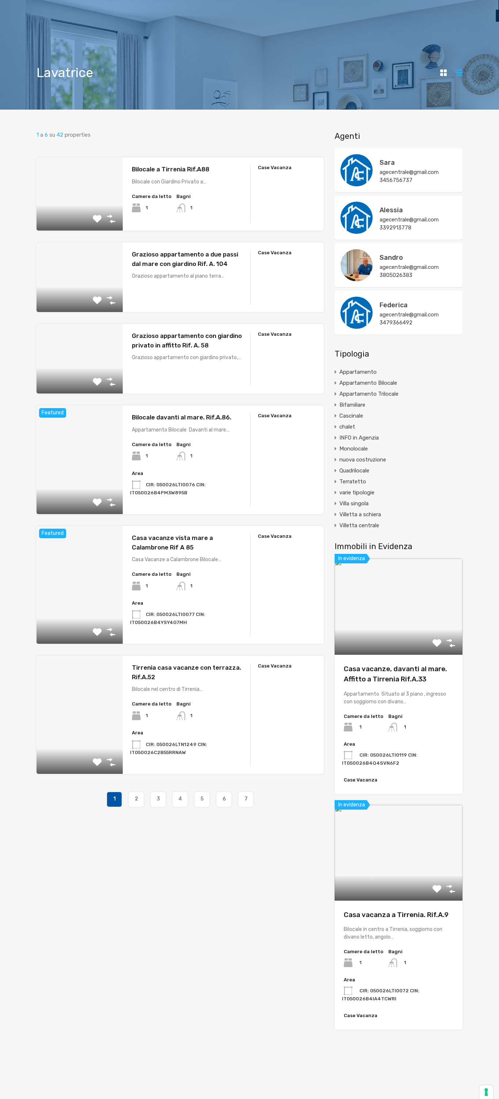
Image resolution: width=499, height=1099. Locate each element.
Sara (387, 163)
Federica (394, 305)
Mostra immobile (79, 216)
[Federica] (356, 325)
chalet (347, 426)
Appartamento (358, 372)
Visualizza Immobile (399, 635)
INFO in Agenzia (359, 437)
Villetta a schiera (360, 514)
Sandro (391, 258)
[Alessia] (356, 230)
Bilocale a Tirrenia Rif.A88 (170, 169)
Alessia (391, 210)
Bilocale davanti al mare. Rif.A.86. (181, 417)
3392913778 (395, 227)
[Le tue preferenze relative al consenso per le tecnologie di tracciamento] (486, 1092)
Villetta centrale (359, 525)
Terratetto (352, 481)
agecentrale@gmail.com (409, 172)
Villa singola (354, 503)
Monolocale (353, 448)
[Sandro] (356, 278)
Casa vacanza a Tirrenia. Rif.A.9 (396, 914)
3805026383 (396, 275)
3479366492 (396, 322)
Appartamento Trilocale (369, 394)
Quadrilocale (354, 470)
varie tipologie (356, 492)
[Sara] (356, 183)
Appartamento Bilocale (368, 383)
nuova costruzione (362, 459)
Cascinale (351, 415)
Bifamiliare (352, 405)
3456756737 (396, 180)
